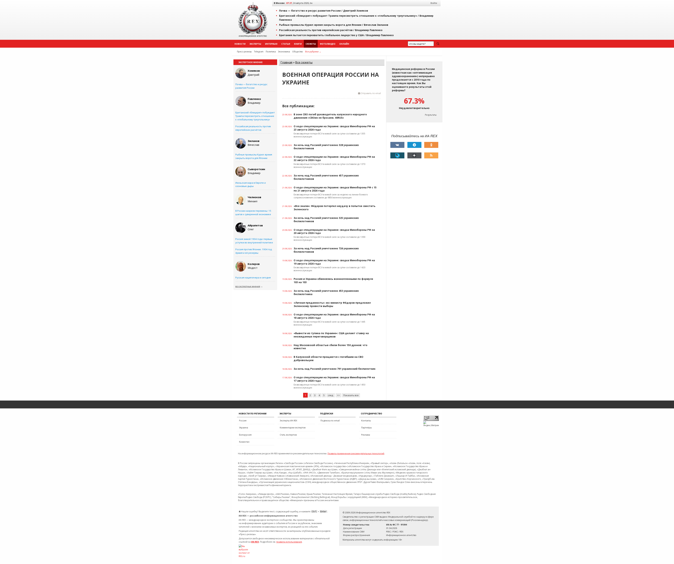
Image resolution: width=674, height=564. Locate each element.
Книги (298, 43)
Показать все (351, 395)
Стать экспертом (288, 434)
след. (330, 395)
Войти (434, 3)
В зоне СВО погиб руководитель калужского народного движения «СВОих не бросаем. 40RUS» (330, 116)
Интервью (271, 43)
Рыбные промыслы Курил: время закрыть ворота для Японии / (333, 24)
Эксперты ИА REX (288, 420)
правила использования (289, 541)
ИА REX (255, 541)
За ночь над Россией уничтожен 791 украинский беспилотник (334, 368)
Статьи (285, 43)
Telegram (258, 51)
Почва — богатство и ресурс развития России (251, 86)
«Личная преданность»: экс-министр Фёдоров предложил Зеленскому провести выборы (332, 304)
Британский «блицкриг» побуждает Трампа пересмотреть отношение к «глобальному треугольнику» (255, 116)
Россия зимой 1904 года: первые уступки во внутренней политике (254, 240)
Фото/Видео (327, 43)
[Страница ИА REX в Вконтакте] (397, 145)
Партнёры (366, 427)
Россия (242, 420)
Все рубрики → (313, 51)
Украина (243, 427)
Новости (240, 43)
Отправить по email (370, 93)
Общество (297, 51)
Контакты (366, 420)
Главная (286, 62)
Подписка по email (330, 420)
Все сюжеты (304, 62)
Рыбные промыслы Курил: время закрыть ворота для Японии (253, 156)
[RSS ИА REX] (431, 155)
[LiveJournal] (397, 155)
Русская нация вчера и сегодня (253, 277)
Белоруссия (245, 434)
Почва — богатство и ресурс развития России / (323, 10)
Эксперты (255, 43)
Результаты (431, 114)
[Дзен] (414, 155)
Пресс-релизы (244, 51)
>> (338, 395)
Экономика (284, 51)
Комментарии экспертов (292, 427)
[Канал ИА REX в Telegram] (414, 145)
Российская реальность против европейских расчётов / (330, 30)
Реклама (365, 434)
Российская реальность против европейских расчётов (253, 128)
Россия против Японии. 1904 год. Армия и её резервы (253, 251)
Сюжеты (311, 43)
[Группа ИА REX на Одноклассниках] (431, 145)
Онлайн (344, 43)
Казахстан (244, 441)
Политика (271, 51)
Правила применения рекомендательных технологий (356, 453)
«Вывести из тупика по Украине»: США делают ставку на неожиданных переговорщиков (331, 335)
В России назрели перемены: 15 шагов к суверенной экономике (253, 212)
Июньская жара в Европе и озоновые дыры (250, 184)
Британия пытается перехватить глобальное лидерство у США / (336, 35)
